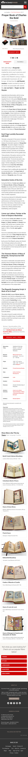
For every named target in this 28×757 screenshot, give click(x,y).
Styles (4, 661)
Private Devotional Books (18, 368)
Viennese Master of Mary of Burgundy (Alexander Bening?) (18, 393)
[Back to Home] (9, 2)
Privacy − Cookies (14, 753)
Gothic (14, 372)
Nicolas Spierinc (16, 398)
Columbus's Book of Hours (10, 481)
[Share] (15, 58)
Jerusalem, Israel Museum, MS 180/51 (11, 560)
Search (14, 746)
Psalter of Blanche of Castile (11, 582)
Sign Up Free (16, 750)
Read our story (14, 698)
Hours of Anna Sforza (9, 507)
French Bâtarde (16, 381)
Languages (6, 665)
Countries (5, 669)
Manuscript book (17, 354)
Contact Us (23, 748)
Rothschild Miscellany (9, 557)
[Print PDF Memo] (13, 58)
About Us (17, 748)
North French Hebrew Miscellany (12, 456)
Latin (14, 377)
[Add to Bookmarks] (11, 58)
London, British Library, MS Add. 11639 (11, 458)
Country (18, 435)
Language (13, 435)
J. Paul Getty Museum (15, 12)
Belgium (18, 364)
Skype (5, 750)
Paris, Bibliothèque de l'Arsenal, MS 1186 (12, 585)
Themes (4, 656)
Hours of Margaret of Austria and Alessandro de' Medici (13, 634)
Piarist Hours (7, 533)
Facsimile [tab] (20, 62)
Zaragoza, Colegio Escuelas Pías (10, 535)
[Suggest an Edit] (17, 58)
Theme (3, 435)
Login (21, 750)
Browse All (20, 746)
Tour (12, 748)
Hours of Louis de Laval (10, 607)
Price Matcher (5, 748)
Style (7, 435)
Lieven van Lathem (17, 390)
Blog (10, 750)
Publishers (6, 673)
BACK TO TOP (14, 742)
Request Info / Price (14, 337)
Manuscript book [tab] (7, 62)
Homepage (8, 746)
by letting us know (9, 426)
